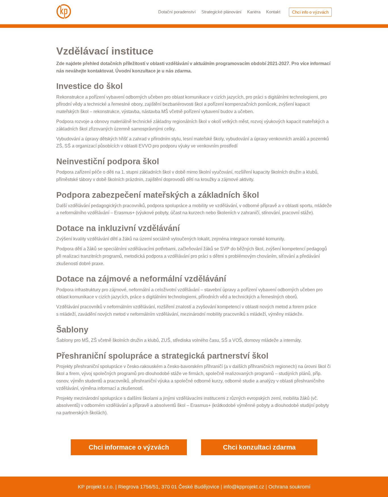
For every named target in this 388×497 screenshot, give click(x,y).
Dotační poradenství (177, 11)
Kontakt (273, 11)
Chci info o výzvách (310, 12)
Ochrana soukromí (289, 487)
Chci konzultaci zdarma (259, 447)
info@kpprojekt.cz (244, 487)
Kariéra (253, 11)
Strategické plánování (221, 11)
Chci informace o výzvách (129, 447)
